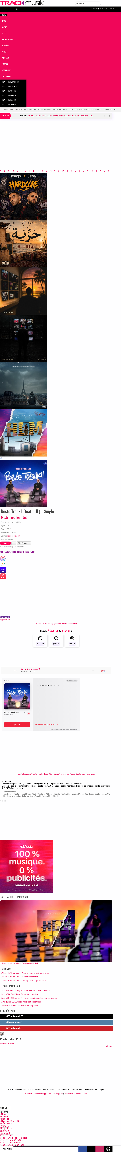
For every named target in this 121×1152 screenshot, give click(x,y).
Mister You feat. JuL (14, 517)
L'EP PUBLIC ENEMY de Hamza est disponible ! (19, 1006)
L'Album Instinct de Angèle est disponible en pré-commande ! (25, 990)
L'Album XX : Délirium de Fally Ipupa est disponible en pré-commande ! (29, 998)
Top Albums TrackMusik (107, 8)
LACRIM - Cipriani (110, 110)
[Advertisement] (56, 147)
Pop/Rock (6, 1128)
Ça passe (56, 644)
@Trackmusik (13, 1028)
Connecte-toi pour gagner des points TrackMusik (56, 624)
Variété (5, 1126)
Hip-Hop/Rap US (10, 1121)
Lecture (6, 543)
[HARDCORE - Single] (23, 196)
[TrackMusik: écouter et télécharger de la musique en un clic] (22, 5)
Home (5, 1111)
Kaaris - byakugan (44, 110)
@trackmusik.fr (14, 1022)
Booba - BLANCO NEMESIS (13, 110)
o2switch (28, 1094)
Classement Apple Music (43, 1094)
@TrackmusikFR (14, 1016)
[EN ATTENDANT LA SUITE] (23, 385)
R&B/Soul (6, 1123)
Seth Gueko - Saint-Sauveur (79, 110)
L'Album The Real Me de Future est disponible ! (19, 994)
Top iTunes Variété (11, 1142)
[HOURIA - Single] (23, 243)
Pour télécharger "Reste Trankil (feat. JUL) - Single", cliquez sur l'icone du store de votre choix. (56, 774)
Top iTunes (7, 1135)
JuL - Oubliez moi (30, 110)
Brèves (5, 1116)
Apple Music (5, 620)
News (4, 1114)
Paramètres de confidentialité (75, 1094)
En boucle (40, 644)
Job (61, 1094)
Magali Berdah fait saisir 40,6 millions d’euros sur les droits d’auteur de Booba (60, 116)
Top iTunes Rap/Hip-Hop (14, 1137)
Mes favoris (23, 543)
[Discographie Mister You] (1, 458)
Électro (5, 1130)
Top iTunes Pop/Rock (12, 1144)
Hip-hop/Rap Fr (13, 536)
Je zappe (72, 644)
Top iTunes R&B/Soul (12, 1140)
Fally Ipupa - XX (96, 110)
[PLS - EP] (23, 338)
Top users (94, 8)
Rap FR (5, 1118)
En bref (5, 116)
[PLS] (23, 291)
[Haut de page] (116, 1149)
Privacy (56, 1094)
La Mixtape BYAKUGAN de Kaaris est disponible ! (20, 1002)
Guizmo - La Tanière (60, 110)
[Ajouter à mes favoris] (13, 543)
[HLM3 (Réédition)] (23, 433)
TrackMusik (5, 617)
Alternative (7, 1133)
